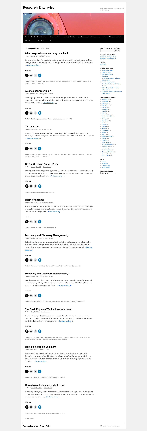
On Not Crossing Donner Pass (41, 164)
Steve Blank (105, 76)
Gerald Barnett (45, 56)
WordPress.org (106, 167)
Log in (103, 161)
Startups (104, 148)
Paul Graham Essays (107, 74)
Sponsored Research (52, 266)
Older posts (29, 418)
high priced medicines (107, 117)
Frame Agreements (83, 37)
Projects (46, 81)
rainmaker (33, 83)
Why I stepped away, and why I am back (46, 53)
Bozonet (33, 192)
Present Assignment (107, 136)
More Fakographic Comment (40, 346)
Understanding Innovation (108, 82)
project (27, 83)
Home (27, 37)
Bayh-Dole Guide (55, 37)
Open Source (105, 130)
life (83, 154)
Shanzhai (47, 154)
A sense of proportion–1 (38, 90)
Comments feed (106, 165)
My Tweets (103, 64)
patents (60, 119)
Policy (38, 301)
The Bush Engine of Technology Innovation (48, 309)
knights (80, 154)
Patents (104, 132)
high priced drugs (106, 115)
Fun (32, 119)
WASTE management (32, 41)
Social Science (54, 81)
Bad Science (105, 103)
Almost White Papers (107, 70)
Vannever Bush (85, 337)
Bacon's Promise (106, 72)
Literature (104, 124)
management (89, 154)
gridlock (55, 119)
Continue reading (34, 65)
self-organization (30, 156)
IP (102, 123)
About (33, 37)
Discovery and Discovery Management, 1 (47, 273)
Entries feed (105, 163)
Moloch (85, 81)
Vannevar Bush (52, 339)
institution (79, 81)
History (36, 119)
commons (74, 154)
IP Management (46, 41)
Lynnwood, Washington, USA (108, 57)
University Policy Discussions (111, 37)
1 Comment (40, 83)
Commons (34, 81)
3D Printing (105, 99)
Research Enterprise (39, 7)
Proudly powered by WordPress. (111, 426)
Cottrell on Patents (69, 37)
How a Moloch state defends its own (44, 385)
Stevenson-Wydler (106, 150)
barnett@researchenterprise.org (108, 58)
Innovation (41, 81)
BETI (31, 339)
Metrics (104, 128)
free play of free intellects (40, 339)
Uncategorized (105, 154)
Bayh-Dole (34, 377)
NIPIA (89, 81)
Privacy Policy (95, 37)
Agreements (105, 101)
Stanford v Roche (106, 146)
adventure (68, 154)
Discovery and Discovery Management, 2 (47, 235)
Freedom (33, 266)
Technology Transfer (65, 81)
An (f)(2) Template (42, 37)
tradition (38, 156)
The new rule (32, 126)
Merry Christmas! (34, 199)
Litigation (104, 126)
